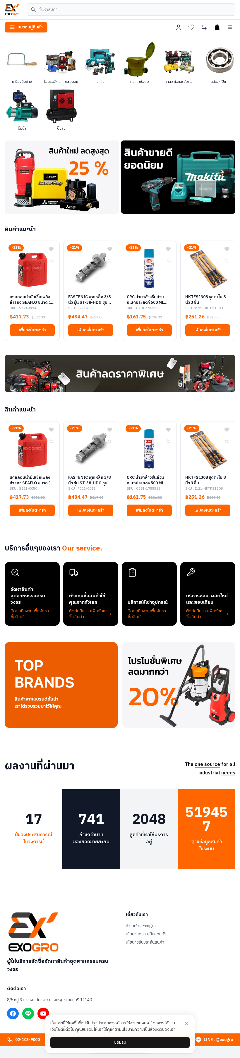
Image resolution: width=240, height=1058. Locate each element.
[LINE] (28, 1013)
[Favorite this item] (51, 249)
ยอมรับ (120, 1042)
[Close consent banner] (186, 1023)
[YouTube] (43, 1013)
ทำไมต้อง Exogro (141, 926)
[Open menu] (230, 27)
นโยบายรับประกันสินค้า (145, 942)
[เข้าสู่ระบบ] (178, 27)
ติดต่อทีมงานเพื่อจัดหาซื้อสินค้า (30, 614)
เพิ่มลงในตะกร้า (32, 330)
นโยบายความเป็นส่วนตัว (146, 934)
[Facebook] (13, 1013)
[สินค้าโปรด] (191, 27)
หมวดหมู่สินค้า (30, 27)
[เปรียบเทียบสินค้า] (204, 27)
